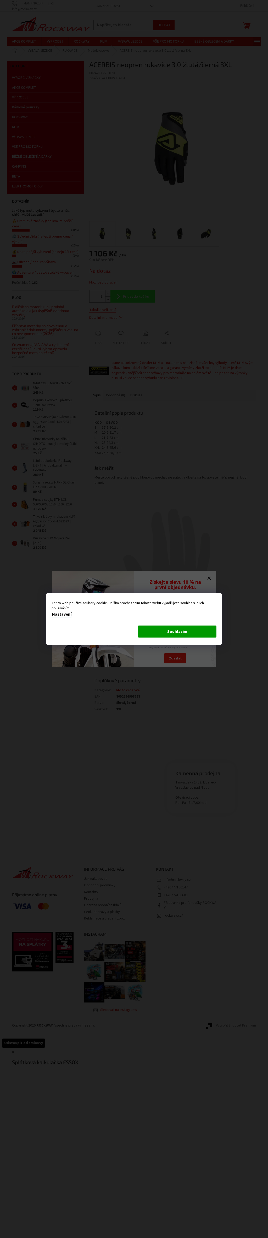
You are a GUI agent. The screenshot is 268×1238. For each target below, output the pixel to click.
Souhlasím (177, 631)
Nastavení (61, 614)
